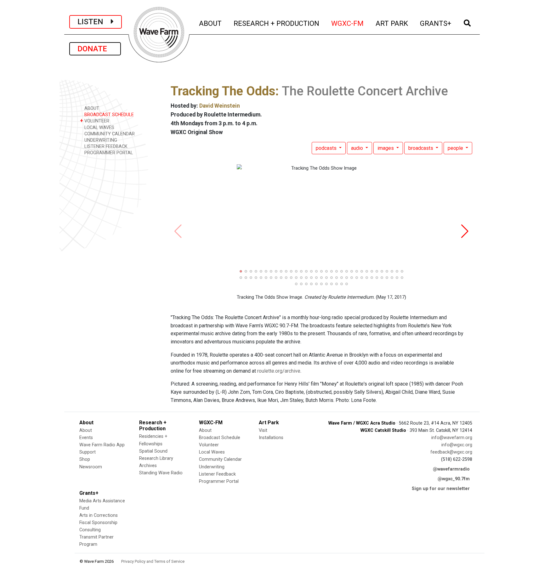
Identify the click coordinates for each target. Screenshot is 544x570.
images (386, 148)
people (456, 148)
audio (357, 148)
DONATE (95, 48)
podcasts (327, 148)
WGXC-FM (347, 23)
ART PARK (392, 23)
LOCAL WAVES (98, 127)
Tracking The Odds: (225, 91)
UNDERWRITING (100, 140)
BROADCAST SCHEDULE (108, 114)
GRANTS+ (436, 23)
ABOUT (210, 23)
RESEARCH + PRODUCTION (277, 23)
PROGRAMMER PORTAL (108, 152)
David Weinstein (219, 106)
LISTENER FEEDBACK (105, 146)
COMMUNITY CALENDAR (109, 134)
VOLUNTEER (94, 121)
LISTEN (94, 21)
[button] (241, 271)
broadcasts (421, 148)
